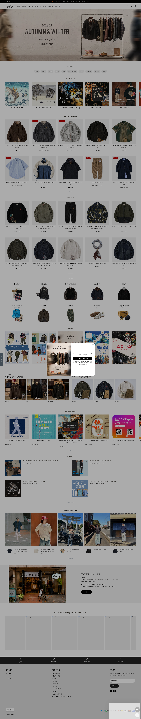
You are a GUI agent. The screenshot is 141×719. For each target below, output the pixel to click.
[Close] (93, 344)
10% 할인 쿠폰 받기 (82, 358)
